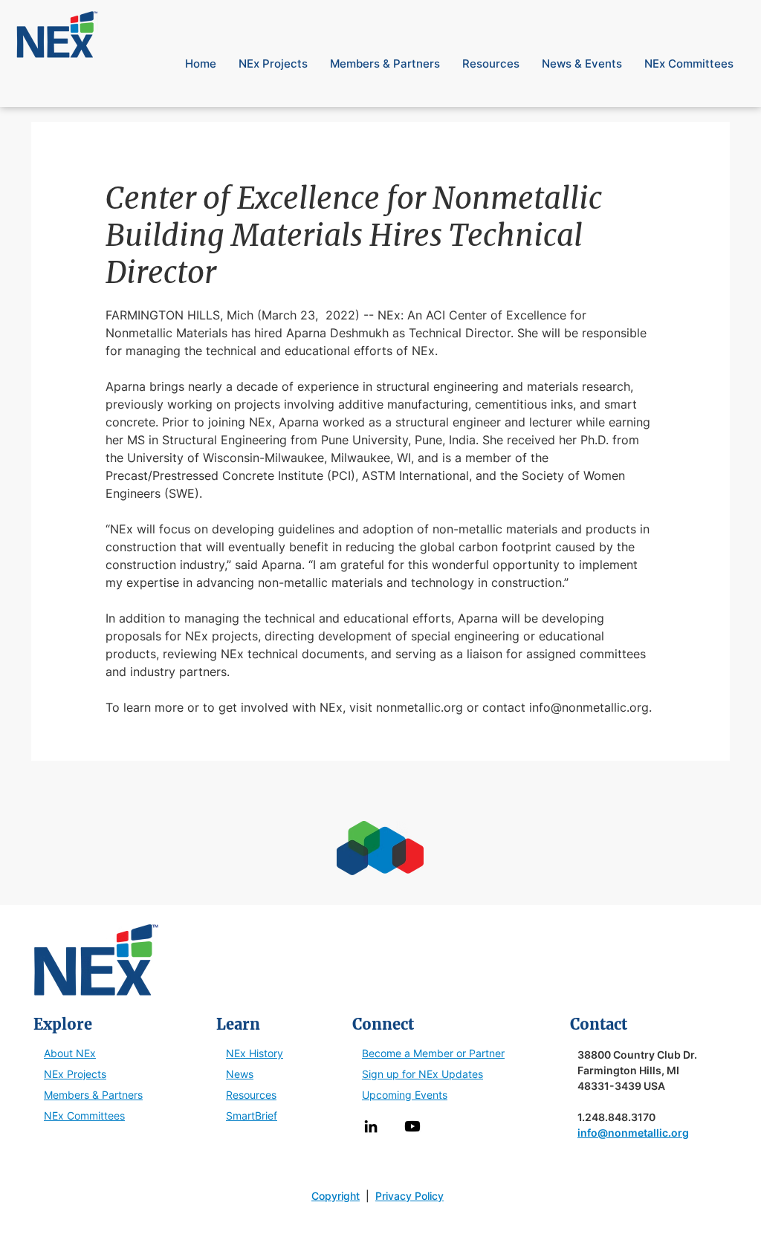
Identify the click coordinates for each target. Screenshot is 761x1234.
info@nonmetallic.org (633, 1132)
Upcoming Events (404, 1094)
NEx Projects (75, 1074)
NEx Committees (84, 1115)
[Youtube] (412, 1126)
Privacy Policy (409, 1195)
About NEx (70, 1053)
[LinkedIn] (371, 1126)
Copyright (335, 1195)
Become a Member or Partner (433, 1053)
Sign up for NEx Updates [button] (422, 1074)
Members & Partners (93, 1094)
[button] (720, 14)
